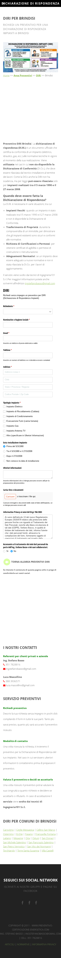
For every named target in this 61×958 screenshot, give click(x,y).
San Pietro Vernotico (14, 846)
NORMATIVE (23, 944)
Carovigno (8, 829)
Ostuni (35, 838)
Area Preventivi (23, 75)
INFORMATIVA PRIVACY (44, 944)
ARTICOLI (10, 944)
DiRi (38, 75)
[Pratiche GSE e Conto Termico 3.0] (29, 903)
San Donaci (48, 838)
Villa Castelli (47, 850)
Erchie (19, 834)
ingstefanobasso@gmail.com (40, 283)
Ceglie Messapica (25, 829)
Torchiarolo (9, 850)
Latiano (7, 838)
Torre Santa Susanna (28, 850)
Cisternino (8, 834)
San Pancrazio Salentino (41, 842)
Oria (27, 838)
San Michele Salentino (14, 842)
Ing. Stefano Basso (11, 933)
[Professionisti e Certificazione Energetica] (22, 903)
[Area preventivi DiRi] (7, 561)
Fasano (29, 834)
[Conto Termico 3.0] (36, 903)
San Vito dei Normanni (39, 846)
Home (6, 75)
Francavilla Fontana (45, 834)
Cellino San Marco (45, 829)
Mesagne (18, 838)
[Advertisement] (30, 109)
